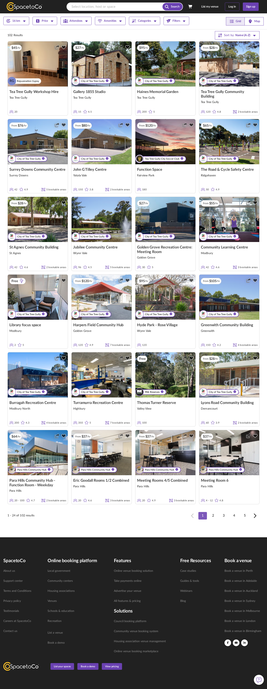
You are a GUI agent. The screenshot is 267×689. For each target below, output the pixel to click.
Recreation (55, 621)
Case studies (188, 570)
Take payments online (127, 580)
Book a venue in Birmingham (242, 631)
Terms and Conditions (17, 591)
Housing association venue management (140, 641)
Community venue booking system (136, 631)
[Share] (57, 47)
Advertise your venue (127, 591)
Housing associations (61, 591)
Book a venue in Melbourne (242, 611)
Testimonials (11, 611)
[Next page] (254, 516)
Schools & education (61, 611)
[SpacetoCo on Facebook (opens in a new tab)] (227, 642)
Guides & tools (189, 580)
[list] (23, 601)
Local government (59, 570)
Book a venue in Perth (238, 570)
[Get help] (259, 680)
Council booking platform (130, 621)
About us (9, 570)
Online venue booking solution (133, 570)
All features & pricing (127, 601)
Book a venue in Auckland (241, 591)
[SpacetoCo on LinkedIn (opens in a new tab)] (244, 642)
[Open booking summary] (190, 6)
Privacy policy (12, 601)
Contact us (10, 631)
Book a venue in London (240, 621)
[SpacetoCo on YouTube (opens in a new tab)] (236, 642)
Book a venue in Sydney (239, 601)
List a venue (55, 632)
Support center (13, 580)
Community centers (60, 580)
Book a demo (56, 642)
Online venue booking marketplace (136, 651)
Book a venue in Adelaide (240, 580)
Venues (52, 601)
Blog (183, 601)
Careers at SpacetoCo (17, 621)
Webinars (186, 591)
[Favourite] (63, 47)
